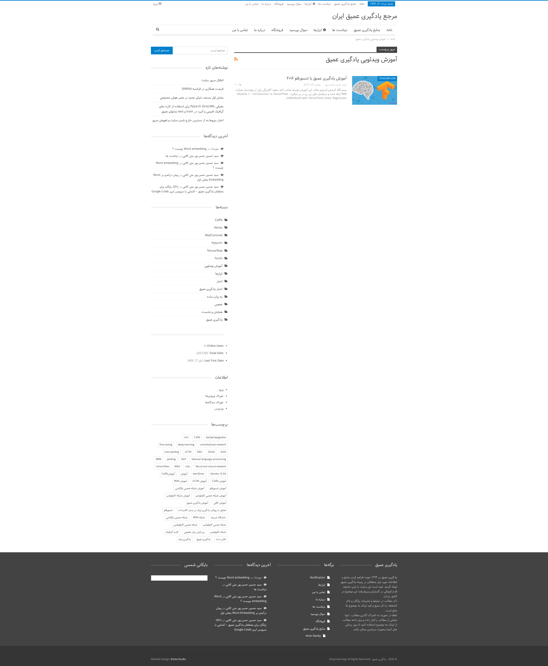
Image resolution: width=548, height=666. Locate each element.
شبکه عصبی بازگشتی (177, 517)
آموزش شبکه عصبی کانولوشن (210, 496)
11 (236, 85)
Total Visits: (215, 353)
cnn (186, 437)
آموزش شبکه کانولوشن (178, 496)
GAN (223, 452)
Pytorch (217, 243)
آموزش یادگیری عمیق (197, 503)
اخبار (219, 281)
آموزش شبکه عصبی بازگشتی (189, 488)
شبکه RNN (199, 517)
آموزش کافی (220, 503)
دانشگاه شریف (218, 517)
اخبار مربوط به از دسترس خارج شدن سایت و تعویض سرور (187, 120)
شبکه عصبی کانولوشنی (185, 525)
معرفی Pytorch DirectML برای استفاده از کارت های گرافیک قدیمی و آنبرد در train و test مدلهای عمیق (191, 109)
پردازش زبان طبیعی (194, 532)
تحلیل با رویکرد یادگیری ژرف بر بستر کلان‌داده (202, 510)
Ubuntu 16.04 (218, 474)
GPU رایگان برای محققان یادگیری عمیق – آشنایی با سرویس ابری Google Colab (187, 189)
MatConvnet (213, 235)
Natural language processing (209, 459)
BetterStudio (178, 659)
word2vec (198, 474)
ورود (221, 390)
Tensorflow (387, 78)
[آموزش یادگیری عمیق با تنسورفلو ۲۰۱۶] (374, 90)
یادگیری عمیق (214, 319)
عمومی (218, 304)
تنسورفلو (168, 510)
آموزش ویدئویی (213, 266)
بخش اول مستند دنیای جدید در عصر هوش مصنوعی (191, 97)
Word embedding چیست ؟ (189, 149)
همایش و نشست (211, 312)
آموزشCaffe (168, 474)
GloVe (211, 452)
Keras (218, 227)
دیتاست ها (324, 4)
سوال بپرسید (294, 4)
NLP (183, 459)
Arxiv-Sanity (313, 636)
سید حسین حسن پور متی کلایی (201, 156)
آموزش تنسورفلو (218, 488)
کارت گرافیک (172, 532)
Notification (317, 577)
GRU (199, 452)
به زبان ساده (214, 296)
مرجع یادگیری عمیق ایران (364, 16)
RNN (177, 466)
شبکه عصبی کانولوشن (214, 525)
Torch (218, 258)
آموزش (183, 474)
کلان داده (221, 539)
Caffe (218, 220)
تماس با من (251, 4)
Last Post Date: (213, 360)
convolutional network (213, 445)
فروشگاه (279, 4)
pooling (171, 459)
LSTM (188, 452)
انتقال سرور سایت (212, 80)
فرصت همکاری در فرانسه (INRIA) (202, 89)
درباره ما (266, 4)
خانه (362, 4)
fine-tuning (165, 445)
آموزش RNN (180, 481)
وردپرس (219, 408)
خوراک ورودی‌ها (214, 396)
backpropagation (216, 437)
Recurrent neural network (211, 466)
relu (187, 466)
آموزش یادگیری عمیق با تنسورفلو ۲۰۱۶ (317, 78)
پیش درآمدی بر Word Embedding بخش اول (241, 610)
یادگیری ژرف (184, 539)
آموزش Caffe (219, 481)
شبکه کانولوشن (218, 532)
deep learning (186, 445)
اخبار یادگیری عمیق (210, 289)
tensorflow (162, 466)
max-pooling (171, 452)
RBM (158, 459)
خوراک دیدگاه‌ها (214, 402)
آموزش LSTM (199, 481)
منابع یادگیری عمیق (345, 4)
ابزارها (308, 4)
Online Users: (214, 346)
